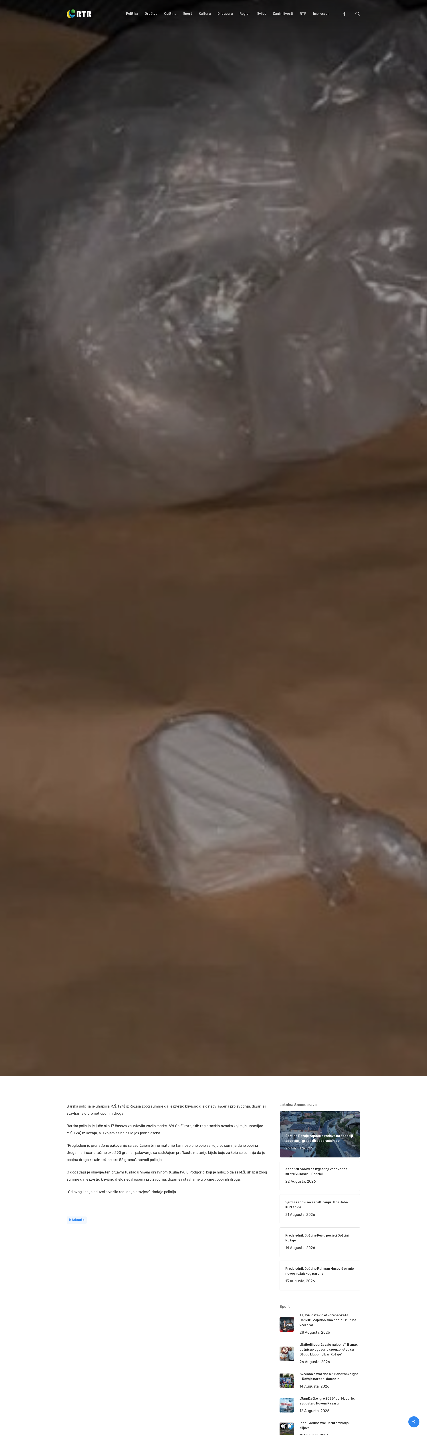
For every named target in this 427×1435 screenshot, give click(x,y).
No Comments (343, 576)
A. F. (75, 620)
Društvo (136, 620)
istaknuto (77, 1220)
